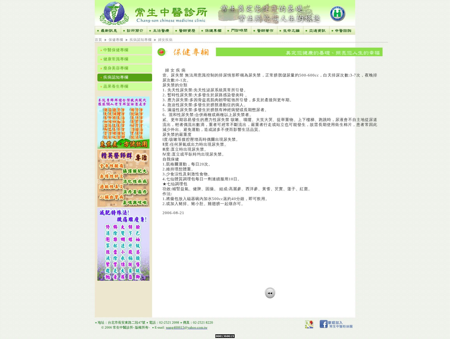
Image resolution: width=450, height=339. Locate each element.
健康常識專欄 (115, 59)
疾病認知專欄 (141, 40)
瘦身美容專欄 (115, 68)
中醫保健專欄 (115, 50)
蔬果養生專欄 (115, 86)
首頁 (98, 40)
